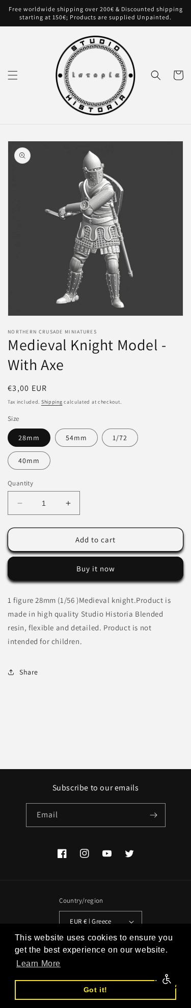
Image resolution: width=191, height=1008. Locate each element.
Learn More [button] (38, 963)
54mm (76, 437)
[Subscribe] (154, 815)
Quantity (20, 483)
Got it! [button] (95, 990)
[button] (13, 75)
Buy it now (95, 568)
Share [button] (28, 672)
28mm (29, 437)
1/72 (120, 437)
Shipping (52, 402)
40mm (29, 460)
